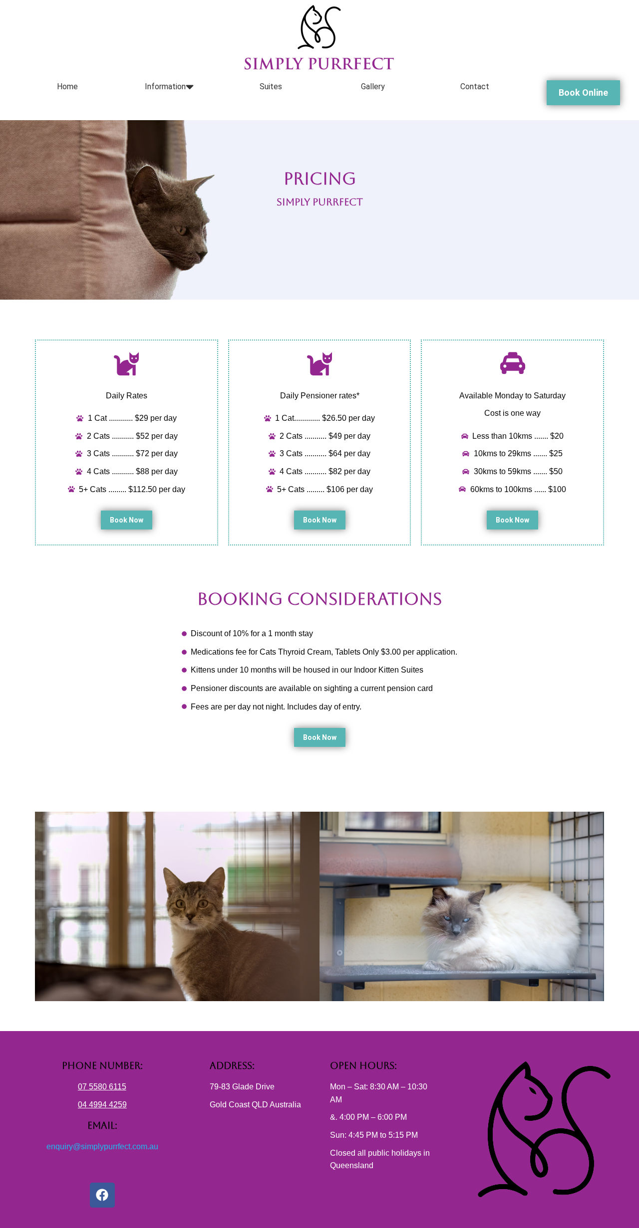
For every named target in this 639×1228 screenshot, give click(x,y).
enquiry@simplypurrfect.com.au (102, 1146)
